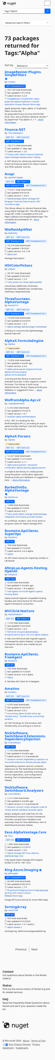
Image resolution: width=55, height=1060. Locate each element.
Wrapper (9, 201)
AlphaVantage (14, 198)
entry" (16, 716)
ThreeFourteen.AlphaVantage (18, 300)
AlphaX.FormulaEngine (24, 340)
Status (7, 985)
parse (16, 369)
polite (15, 514)
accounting (12, 713)
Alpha (7, 157)
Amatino (12, 688)
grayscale (9, 101)
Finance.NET (15, 129)
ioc (46, 759)
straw (26, 282)
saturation (10, 104)
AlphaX (11, 344)
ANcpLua (12, 574)
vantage (17, 326)
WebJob (8, 895)
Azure (30, 890)
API (37, 198)
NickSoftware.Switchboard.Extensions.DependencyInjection (25, 736)
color (9, 282)
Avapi (9, 173)
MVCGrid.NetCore (19, 610)
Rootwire (12, 537)
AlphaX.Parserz (17, 436)
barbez (39, 516)
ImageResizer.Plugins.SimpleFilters (23, 73)
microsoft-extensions (15, 762)
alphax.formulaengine (15, 374)
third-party (21, 516)
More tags (35, 104)
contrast (35, 101)
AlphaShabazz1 (15, 614)
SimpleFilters (27, 98)
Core (7, 204)
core (32, 634)
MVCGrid (11, 631)
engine (23, 371)
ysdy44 (11, 268)
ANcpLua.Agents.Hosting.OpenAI (26, 569)
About (26, 1040)
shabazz (44, 634)
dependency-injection (34, 759)
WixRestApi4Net (18, 229)
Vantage (15, 157)
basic (9, 514)
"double (8, 716)
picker (16, 282)
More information (21, 480)
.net (29, 464)
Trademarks (22, 1047)
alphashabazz (31, 631)
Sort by (9, 65)
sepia (36, 98)
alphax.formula (12, 371)
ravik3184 (13, 910)
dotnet (29, 762)
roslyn (27, 806)
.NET (38, 201)
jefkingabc (13, 873)
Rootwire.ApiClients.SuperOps (22, 532)
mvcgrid (21, 631)
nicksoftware (14, 742)
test (15, 254)
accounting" (39, 716)
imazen (11, 81)
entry (29, 716)
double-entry (31, 713)
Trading (36, 157)
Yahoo (23, 154)
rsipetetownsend (16, 403)
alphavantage (28, 326)
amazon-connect (15, 759)
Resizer (26, 104)
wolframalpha (29, 416)
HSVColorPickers (18, 265)
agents (15, 591)
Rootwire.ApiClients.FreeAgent (22, 656)
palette (38, 282)
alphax (19, 467)
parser (22, 369)
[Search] (47, 11)
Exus (10, 835)
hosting (8, 594)
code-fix (43, 806)
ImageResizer (13, 98)
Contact (8, 971)
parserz (22, 464)
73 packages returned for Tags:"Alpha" (22, 46)
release (16, 927)
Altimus (35, 853)
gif (6, 892)
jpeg (46, 890)
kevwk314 (13, 305)
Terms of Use (38, 1040)
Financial (18, 201)
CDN (14, 892)
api (39, 713)
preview (36, 762)
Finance (30, 154)
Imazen (18, 104)
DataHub (38, 154)
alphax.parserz (38, 467)
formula (38, 369)
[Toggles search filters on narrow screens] (47, 23)
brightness (25, 101)
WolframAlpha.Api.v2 (23, 399)
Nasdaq (23, 157)
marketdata (40, 326)
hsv (21, 282)
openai (39, 591)
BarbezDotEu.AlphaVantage (17, 489)
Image (36, 890)
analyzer (35, 806)
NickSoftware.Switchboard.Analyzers (24, 789)
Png (10, 892)
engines (30, 369)
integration (10, 516)
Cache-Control (24, 892)
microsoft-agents (27, 591)
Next (34, 949)
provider (31, 516)
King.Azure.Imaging (21, 869)
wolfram (11, 416)
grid (23, 634)
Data (25, 201)
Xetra (29, 157)
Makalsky (12, 233)
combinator (10, 467)
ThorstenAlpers (15, 132)
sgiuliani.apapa (15, 177)
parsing (27, 467)
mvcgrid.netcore (13, 634)
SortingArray (16, 906)
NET (24, 853)
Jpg (41, 890)
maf (9, 591)
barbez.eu (13, 497)
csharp (8, 809)
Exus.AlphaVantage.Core (25, 832)
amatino (9, 719)
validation (23, 809)
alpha (17, 101)
